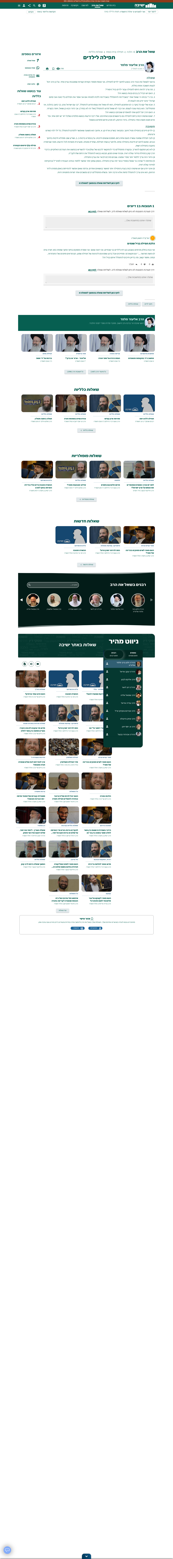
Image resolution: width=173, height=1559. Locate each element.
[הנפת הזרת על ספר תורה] (105, 350)
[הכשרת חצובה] (71, 542)
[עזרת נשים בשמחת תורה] (71, 410)
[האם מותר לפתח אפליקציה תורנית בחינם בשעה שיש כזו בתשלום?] (64, 858)
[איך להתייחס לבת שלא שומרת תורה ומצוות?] (31, 755)
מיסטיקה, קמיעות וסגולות (110, 546)
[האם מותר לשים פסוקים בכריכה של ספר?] (139, 543)
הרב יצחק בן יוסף (46, 491)
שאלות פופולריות (87, 456)
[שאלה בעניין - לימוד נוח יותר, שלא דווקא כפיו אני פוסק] (31, 823)
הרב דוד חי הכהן (30, 148)
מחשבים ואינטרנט (147, 354)
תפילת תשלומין (72, 757)
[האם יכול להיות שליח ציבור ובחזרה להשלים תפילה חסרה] (64, 790)
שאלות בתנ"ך (40, 689)
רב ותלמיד (41, 826)
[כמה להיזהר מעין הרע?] (105, 542)
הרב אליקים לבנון (148, 491)
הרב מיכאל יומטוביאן (71, 802)
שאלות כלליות (133, 304)
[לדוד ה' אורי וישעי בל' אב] (97, 720)
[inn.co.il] (44, 5)
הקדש (31, 12)
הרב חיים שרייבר (39, 697)
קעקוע (108, 894)
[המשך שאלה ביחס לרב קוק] (31, 856)
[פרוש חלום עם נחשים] (105, 477)
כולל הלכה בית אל (72, 765)
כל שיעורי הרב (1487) (98, 372)
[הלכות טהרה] (97, 788)
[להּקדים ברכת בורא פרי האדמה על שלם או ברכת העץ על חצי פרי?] (64, 823)
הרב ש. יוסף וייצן (30, 127)
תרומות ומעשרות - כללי (102, 689)
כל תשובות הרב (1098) (75, 372)
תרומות (65, 5)
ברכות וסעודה (40, 792)
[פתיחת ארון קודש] (105, 410)
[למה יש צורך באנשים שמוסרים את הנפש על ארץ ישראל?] (139, 478)
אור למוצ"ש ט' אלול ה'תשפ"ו (132, 12)
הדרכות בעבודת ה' (38, 757)
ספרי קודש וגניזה (147, 546)
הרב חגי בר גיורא (80, 553)
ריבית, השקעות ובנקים (102, 860)
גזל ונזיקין (74, 860)
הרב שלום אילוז (30, 138)
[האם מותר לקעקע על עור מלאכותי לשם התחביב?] (97, 892)
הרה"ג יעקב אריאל (39, 836)
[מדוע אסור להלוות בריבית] (97, 856)
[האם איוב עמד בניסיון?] (31, 686)
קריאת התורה (115, 354)
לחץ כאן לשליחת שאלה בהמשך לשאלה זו (99, 183)
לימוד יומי (152, 12)
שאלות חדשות (86, 521)
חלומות (117, 480)
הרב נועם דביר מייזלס (28, 114)
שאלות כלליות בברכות (69, 826)
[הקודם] (21, 600)
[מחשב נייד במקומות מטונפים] (139, 350)
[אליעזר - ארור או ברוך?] (71, 350)
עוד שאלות (62, 910)
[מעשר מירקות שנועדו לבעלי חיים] (97, 687)
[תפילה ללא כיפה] (26, 103)
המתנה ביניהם (105, 826)
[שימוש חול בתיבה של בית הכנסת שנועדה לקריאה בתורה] (64, 892)
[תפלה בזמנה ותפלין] (37, 410)
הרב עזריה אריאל (105, 904)
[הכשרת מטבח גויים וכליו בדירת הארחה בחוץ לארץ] (37, 478)
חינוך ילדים (148, 304)
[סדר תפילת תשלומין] (64, 754)
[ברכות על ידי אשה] (37, 350)
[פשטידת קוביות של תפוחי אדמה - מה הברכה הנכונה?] (31, 790)
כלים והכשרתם (46, 480)
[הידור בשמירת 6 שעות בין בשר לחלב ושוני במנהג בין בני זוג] (97, 823)
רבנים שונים (32, 104)
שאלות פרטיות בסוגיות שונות (34, 723)
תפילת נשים (47, 354)
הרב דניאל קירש (72, 836)
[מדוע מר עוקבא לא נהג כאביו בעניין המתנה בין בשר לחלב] (31, 722)
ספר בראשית (81, 354)
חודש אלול (107, 723)
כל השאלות (73, 792)
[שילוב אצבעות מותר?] (71, 477)
